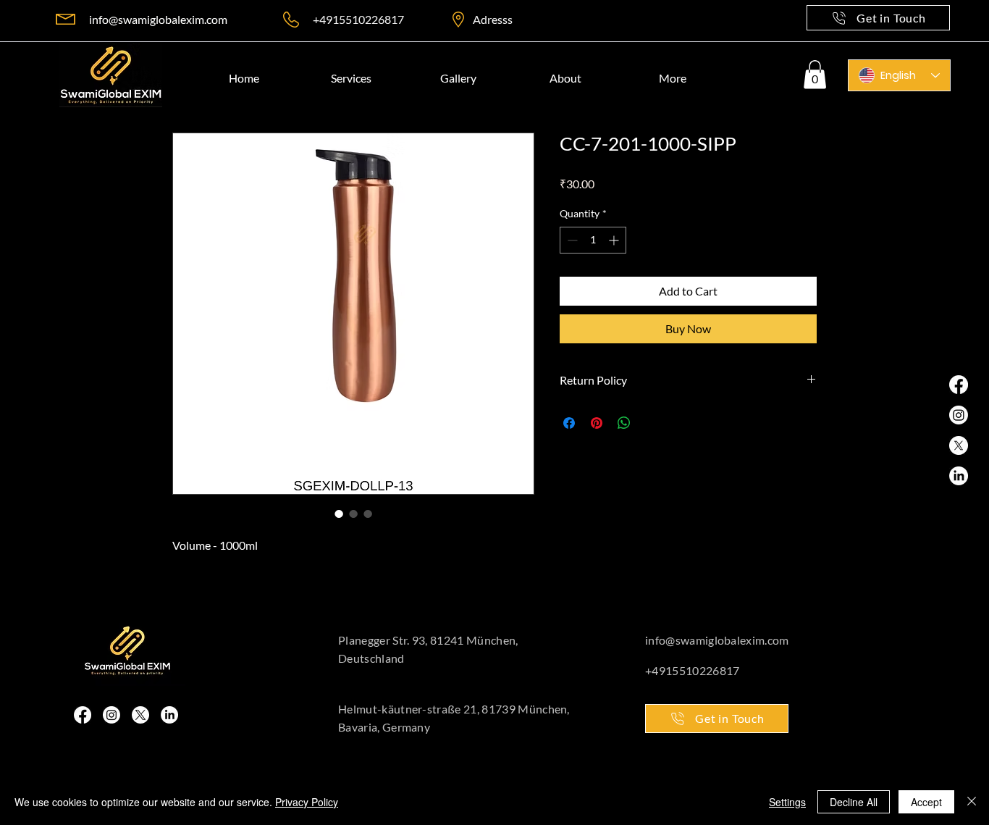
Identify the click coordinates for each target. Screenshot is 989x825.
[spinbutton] (593, 240)
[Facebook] (82, 715)
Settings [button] (787, 802)
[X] (140, 715)
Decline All (854, 802)
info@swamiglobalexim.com (158, 19)
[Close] (971, 801)
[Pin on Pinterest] (596, 423)
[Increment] (615, 240)
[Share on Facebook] (569, 423)
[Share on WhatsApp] (624, 423)
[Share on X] (651, 423)
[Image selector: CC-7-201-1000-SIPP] (339, 513)
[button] (815, 74)
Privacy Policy (306, 802)
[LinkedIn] (169, 715)
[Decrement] (571, 240)
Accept (926, 802)
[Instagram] (111, 715)
